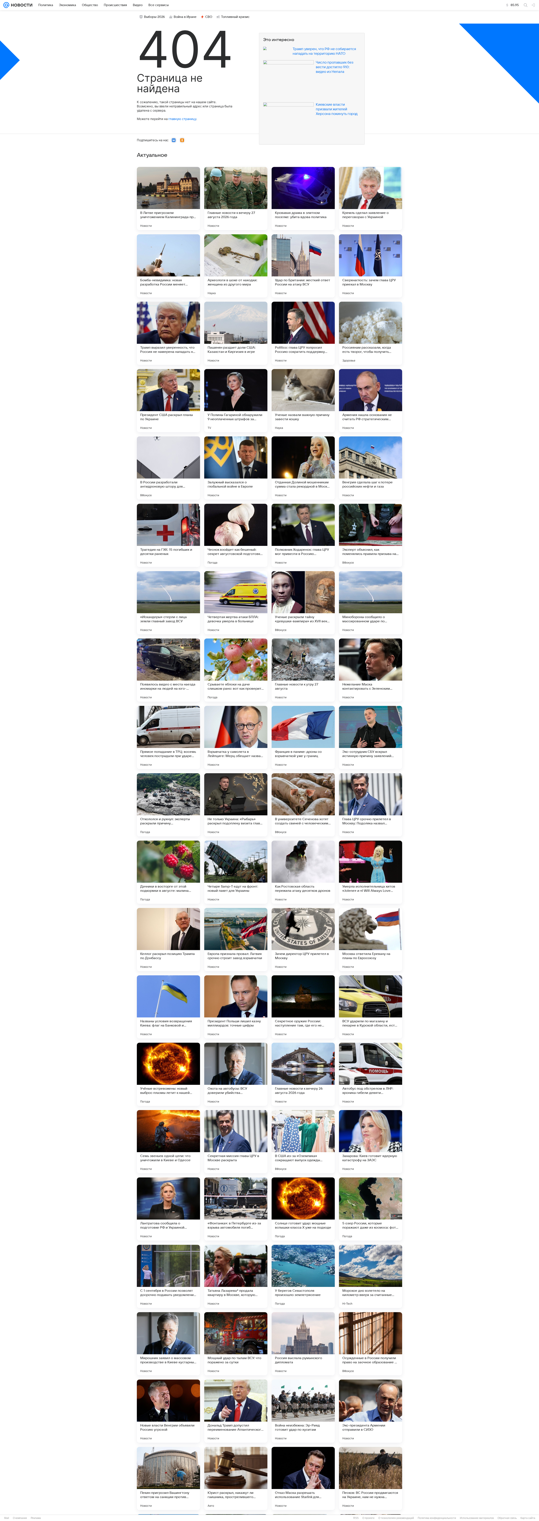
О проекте (368, 1518)
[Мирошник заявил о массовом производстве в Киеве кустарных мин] (168, 1343)
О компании (20, 1518)
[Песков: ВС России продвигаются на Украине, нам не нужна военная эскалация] (370, 1478)
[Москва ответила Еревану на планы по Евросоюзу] (370, 939)
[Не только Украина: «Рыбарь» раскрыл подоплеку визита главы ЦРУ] (235, 804)
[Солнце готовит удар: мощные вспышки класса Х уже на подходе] (303, 1209)
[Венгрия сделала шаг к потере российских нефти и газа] (370, 468)
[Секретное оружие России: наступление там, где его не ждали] (303, 1006)
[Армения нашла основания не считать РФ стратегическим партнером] (370, 400)
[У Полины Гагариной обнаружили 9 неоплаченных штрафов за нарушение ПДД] (235, 400)
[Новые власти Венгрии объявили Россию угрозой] (168, 1411)
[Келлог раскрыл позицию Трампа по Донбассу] (168, 939)
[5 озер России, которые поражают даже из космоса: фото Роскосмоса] (370, 1209)
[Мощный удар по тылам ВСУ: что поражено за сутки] (235, 1343)
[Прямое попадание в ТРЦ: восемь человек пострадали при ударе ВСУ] (168, 737)
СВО (208, 17)
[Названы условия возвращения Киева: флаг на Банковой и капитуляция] (168, 1006)
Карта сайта (527, 1518)
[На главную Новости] (20, 5)
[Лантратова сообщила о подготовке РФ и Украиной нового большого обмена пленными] (168, 1209)
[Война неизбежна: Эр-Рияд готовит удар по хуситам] (303, 1411)
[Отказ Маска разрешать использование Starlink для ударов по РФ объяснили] (303, 1478)
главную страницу (182, 119)
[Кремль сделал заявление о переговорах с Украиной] (370, 198)
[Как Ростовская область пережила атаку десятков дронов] (303, 872)
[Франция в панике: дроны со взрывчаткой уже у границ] (303, 737)
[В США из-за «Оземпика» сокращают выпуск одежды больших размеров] (303, 1141)
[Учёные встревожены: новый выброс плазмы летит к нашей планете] (168, 1074)
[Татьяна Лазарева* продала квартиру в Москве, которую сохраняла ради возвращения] (235, 1276)
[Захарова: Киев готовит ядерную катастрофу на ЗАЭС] (370, 1141)
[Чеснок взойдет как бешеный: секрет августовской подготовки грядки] (235, 535)
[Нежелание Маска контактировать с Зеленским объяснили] (370, 670)
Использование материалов (477, 1518)
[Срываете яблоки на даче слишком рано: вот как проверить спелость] (235, 670)
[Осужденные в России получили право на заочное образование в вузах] (370, 1343)
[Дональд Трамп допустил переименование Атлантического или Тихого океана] (235, 1411)
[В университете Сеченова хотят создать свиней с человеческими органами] (303, 804)
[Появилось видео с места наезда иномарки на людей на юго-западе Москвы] (168, 670)
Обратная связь (507, 1518)
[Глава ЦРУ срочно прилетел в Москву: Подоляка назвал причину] (370, 804)
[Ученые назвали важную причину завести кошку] (303, 400)
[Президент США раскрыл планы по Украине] (168, 400)
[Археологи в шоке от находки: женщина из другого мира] (235, 265)
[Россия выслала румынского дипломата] (303, 1343)
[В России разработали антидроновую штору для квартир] (168, 468)
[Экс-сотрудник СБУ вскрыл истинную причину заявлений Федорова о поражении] (370, 737)
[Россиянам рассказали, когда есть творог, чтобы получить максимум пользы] (370, 333)
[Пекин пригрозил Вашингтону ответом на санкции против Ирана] (168, 1478)
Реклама (36, 1518)
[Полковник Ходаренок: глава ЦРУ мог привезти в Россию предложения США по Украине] (303, 535)
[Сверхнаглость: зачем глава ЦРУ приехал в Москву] (370, 265)
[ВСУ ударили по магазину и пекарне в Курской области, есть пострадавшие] (370, 1006)
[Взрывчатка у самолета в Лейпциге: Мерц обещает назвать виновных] (235, 737)
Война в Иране (185, 17)
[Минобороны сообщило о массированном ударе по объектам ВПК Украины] (370, 602)
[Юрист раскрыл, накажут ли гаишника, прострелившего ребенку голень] (235, 1478)
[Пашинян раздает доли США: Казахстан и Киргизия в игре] (235, 333)
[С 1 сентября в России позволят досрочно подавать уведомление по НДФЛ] (168, 1276)
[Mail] (6, 5)
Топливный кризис (235, 17)
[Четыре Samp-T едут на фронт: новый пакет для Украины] (235, 872)
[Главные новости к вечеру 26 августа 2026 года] (303, 1074)
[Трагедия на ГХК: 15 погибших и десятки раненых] (168, 535)
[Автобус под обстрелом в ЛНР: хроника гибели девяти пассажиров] (370, 1074)
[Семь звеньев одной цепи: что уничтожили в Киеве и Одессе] (168, 1141)
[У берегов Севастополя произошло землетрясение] (303, 1276)
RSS (356, 1518)
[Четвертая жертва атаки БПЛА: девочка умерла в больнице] (235, 602)
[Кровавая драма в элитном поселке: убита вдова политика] (303, 198)
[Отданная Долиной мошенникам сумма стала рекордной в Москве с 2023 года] (303, 468)
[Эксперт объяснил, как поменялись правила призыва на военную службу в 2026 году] (370, 535)
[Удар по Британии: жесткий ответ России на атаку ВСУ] (303, 265)
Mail (6, 1518)
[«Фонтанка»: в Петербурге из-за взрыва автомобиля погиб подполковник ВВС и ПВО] (235, 1209)
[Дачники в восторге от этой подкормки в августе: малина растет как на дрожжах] (168, 872)
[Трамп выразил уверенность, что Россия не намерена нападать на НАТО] (168, 333)
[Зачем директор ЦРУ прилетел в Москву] (303, 939)
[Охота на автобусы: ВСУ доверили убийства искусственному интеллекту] (235, 1074)
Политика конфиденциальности (437, 1518)
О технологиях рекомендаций (396, 1518)
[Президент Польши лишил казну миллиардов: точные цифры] (235, 1006)
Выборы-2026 (154, 17)
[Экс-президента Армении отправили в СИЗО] (370, 1411)
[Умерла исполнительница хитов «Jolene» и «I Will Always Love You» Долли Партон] (370, 872)
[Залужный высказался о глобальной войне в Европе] (235, 468)
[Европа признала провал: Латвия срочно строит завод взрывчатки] (235, 939)
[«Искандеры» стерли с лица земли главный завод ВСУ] (168, 602)
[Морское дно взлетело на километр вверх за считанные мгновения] (370, 1276)
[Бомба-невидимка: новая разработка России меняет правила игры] (168, 265)
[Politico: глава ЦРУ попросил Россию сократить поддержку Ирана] (303, 333)
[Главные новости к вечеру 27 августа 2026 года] (235, 198)
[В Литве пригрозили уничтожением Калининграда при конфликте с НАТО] (168, 198)
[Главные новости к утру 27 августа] (303, 670)
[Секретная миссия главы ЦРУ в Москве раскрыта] (235, 1141)
